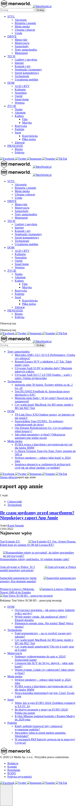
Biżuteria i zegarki (25, 23)
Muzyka (27, 122)
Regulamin (13, 770)
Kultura (19, 116)
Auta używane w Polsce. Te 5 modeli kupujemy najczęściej (17, 568)
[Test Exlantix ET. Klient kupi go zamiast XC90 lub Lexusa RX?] (52, 541)
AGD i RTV (22, 86)
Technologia (14, 630)
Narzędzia (21, 92)
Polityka (19, 152)
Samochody (22, 46)
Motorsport (21, 53)
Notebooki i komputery (28, 69)
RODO (11, 773)
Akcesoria (21, 19)
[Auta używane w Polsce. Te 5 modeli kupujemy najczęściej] (60, 567)
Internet (19, 62)
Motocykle (21, 39)
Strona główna (8, 477)
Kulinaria (20, 89)
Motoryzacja (22, 43)
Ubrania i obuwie (25, 29)
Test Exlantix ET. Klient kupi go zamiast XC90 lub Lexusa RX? (27, 543)
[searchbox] (17, 10)
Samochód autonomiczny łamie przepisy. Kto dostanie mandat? (18, 579)
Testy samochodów (26, 49)
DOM (10, 82)
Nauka (19, 109)
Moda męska (22, 26)
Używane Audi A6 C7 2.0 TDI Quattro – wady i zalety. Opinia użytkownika (43, 376)
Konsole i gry (23, 66)
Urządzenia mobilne (26, 79)
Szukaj (40, 10)
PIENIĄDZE (15, 145)
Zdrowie (20, 142)
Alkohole (20, 112)
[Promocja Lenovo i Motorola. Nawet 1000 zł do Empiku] (57, 589)
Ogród (18, 96)
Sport (18, 132)
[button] (6, 795)
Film (24, 119)
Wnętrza (20, 102)
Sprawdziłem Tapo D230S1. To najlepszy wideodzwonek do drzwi (39, 423)
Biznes (19, 149)
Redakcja (12, 763)
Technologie (22, 76)
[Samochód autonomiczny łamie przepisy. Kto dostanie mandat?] (60, 578)
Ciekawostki (14, 501)
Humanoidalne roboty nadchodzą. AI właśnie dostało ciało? (34, 559)
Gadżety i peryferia (26, 59)
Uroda (18, 33)
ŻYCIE (11, 106)
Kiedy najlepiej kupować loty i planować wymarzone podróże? (39, 728)
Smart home (22, 99)
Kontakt (12, 766)
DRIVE (12, 36)
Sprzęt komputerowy (27, 72)
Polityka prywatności (19, 776)
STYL (11, 16)
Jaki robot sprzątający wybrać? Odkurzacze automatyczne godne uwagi (40, 436)
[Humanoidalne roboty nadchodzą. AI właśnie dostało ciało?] (39, 554)
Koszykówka (30, 135)
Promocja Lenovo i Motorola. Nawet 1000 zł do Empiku (17, 591)
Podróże (19, 129)
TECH (11, 56)
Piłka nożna (29, 139)
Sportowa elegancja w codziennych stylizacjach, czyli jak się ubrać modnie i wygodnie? (43, 466)
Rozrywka (21, 125)
